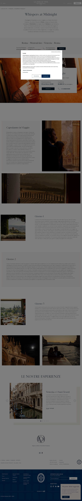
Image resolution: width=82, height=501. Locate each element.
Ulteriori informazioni (27, 70)
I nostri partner (25, 72)
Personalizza (36, 76)
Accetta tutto (45, 76)
